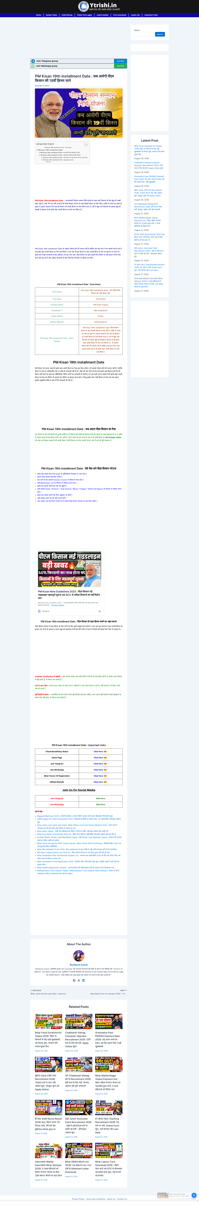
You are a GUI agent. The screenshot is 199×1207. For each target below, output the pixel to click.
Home (38, 15)
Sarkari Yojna (51, 15)
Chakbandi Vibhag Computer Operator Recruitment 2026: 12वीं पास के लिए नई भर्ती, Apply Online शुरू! (77, 1039)
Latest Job (135, 15)
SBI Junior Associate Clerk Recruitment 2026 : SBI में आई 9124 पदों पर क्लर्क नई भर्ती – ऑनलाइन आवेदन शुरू (78, 1125)
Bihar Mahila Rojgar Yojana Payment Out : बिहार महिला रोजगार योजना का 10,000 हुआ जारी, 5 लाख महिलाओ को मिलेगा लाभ (108, 1082)
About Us (111, 1199)
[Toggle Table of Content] (84, 144)
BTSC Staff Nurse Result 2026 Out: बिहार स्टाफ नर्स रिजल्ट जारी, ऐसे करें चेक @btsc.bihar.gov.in (149, 237)
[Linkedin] (83, 980)
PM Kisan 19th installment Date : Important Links (58, 160)
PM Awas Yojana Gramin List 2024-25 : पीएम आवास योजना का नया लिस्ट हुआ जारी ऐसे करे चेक (73, 852)
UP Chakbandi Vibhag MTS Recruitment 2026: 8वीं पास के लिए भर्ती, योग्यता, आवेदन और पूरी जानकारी (148, 207)
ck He (98, 770)
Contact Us (122, 1199)
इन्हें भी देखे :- (49, 161)
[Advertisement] (78, 42)
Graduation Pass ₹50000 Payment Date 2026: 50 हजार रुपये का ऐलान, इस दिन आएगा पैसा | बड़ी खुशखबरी (108, 1039)
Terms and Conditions (95, 1199)
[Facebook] (74, 980)
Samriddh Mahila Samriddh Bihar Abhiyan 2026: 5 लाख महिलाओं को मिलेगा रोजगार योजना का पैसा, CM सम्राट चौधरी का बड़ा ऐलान (48, 1168)
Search (137, 30)
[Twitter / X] (79, 980)
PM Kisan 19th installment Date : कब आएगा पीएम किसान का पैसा (60, 152)
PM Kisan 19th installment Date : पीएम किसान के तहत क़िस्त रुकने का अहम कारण (65, 157)
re (102, 770)
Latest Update (102, 15)
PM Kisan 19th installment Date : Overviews (58, 147)
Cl (95, 782)
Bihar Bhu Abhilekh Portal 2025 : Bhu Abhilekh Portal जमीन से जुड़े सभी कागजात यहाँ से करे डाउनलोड (77, 849)
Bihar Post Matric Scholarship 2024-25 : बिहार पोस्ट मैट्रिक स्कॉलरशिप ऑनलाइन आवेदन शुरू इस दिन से (76, 834)
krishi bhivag (67, 15)
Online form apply (84, 15)
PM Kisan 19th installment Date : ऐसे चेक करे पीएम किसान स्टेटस (60, 155)
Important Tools (151, 15)
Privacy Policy (78, 1199)
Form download (119, 15)
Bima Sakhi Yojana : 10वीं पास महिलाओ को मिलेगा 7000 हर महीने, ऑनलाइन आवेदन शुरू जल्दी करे (72, 831)
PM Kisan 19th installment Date (50, 150)
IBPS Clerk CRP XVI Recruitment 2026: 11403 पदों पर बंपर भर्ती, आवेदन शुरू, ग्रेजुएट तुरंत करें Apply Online (47, 1082)
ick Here (99, 782)
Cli (95, 770)
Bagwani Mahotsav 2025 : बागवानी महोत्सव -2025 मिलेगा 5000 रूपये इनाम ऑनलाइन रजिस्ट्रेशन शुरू (75, 816)
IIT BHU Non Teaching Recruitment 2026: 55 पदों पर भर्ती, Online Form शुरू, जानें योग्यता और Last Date (107, 1125)
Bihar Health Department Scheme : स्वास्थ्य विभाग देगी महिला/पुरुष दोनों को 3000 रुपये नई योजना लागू (75, 867)
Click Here (98, 751)
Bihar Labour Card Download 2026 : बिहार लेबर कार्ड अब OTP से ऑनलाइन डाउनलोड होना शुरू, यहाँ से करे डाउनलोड (108, 1168)
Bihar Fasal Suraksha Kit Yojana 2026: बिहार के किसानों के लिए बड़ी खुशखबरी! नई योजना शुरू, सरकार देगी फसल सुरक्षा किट (48, 1039)
